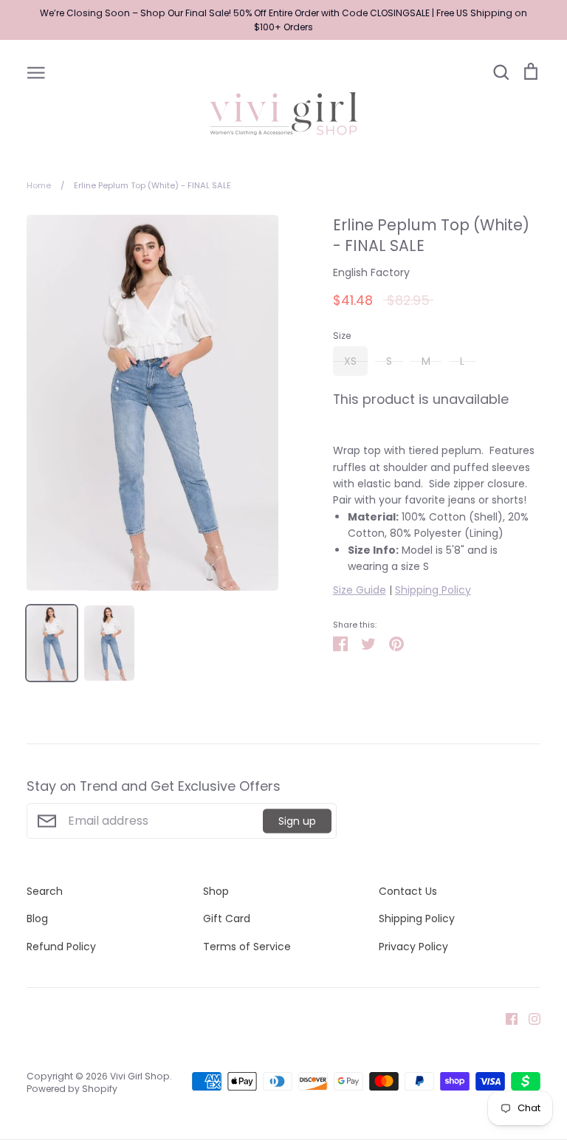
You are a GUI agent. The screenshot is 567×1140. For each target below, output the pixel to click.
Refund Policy (61, 946)
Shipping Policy (433, 590)
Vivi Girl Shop (140, 1076)
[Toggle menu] (36, 71)
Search (45, 891)
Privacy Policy (413, 946)
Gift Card (226, 918)
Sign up (297, 820)
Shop (216, 891)
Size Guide (359, 590)
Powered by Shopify (72, 1088)
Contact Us (408, 891)
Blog (37, 918)
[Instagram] (529, 1018)
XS (350, 361)
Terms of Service (247, 946)
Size (342, 336)
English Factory (371, 272)
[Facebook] (506, 1018)
